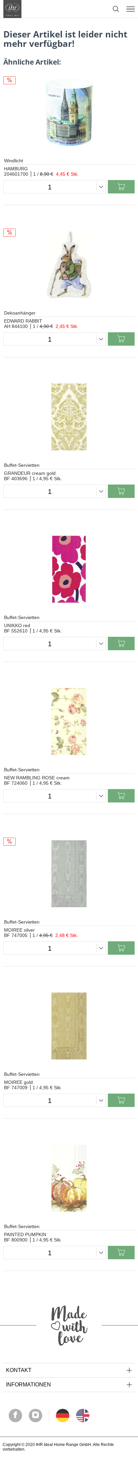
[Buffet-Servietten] (69, 417)
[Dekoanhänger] (69, 265)
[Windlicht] (69, 112)
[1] (82, 1415)
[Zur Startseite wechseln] (12, 9)
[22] (62, 1415)
